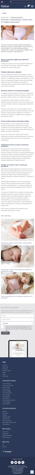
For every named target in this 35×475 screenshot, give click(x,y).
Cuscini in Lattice (6, 394)
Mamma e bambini (17, 17)
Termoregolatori (6, 424)
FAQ (3, 444)
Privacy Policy (5, 431)
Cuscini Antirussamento (7, 385)
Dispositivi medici (6, 417)
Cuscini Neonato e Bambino (8, 400)
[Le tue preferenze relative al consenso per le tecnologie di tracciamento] (32, 472)
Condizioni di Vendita (7, 435)
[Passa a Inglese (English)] (2, 2)
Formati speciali (6, 418)
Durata (3, 374)
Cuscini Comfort (6, 389)
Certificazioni (5, 376)
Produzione (5, 368)
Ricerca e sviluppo (6, 370)
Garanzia (4, 446)
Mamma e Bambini (6, 420)
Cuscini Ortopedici (6, 402)
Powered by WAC (17, 473)
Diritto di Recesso (6, 437)
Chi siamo (4, 365)
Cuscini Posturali (6, 403)
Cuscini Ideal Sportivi (7, 392)
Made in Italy (5, 367)
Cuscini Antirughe (6, 383)
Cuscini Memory (6, 396)
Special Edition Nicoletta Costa (9, 422)
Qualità (4, 372)
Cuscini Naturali (5, 398)
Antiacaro (4, 411)
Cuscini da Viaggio (6, 391)
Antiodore (4, 415)
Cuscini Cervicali (6, 387)
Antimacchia (5, 413)
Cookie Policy (5, 433)
